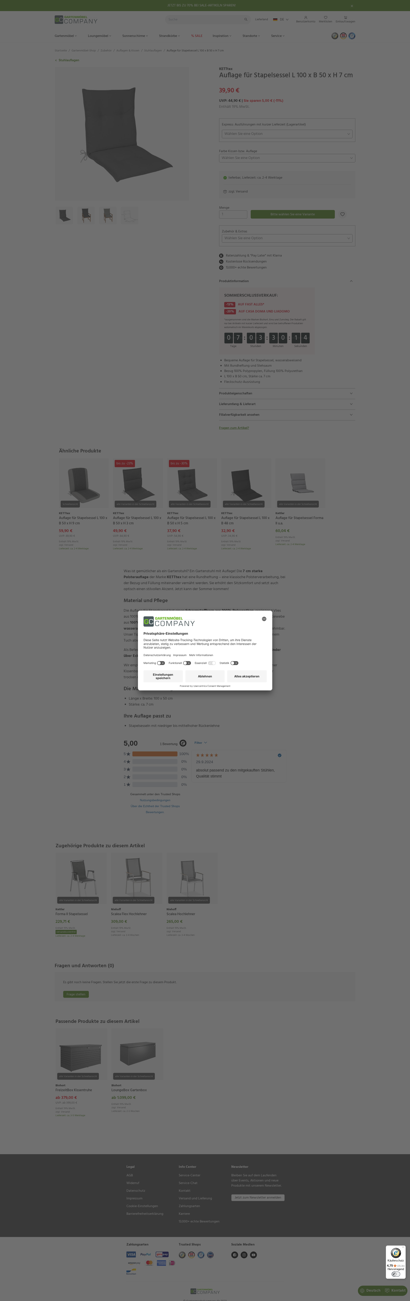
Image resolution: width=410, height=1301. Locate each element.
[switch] (396, 1274)
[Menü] (403, 1248)
